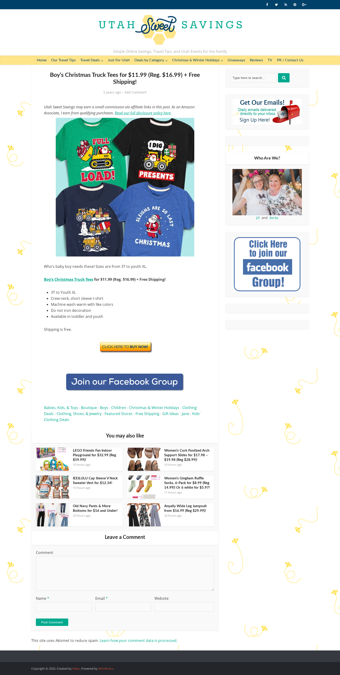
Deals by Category (149, 60)
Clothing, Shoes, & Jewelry (79, 413)
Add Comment (135, 92)
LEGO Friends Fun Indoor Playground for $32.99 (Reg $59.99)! (94, 455)
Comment (44, 552)
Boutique (89, 407)
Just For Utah (119, 60)
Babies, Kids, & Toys (61, 407)
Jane (185, 413)
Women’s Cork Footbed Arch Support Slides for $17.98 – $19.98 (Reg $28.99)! (186, 455)
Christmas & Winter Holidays (195, 60)
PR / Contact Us (290, 60)
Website (162, 598)
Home (41, 60)
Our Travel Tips (63, 60)
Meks (76, 668)
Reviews (256, 60)
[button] (199, 124)
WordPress (105, 668)
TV (270, 60)
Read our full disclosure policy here (143, 113)
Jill (258, 218)
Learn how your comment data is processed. (138, 640)
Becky (273, 218)
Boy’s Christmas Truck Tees (68, 279)
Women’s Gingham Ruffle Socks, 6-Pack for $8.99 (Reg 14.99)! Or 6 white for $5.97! (187, 483)
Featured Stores (119, 413)
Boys (104, 407)
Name (42, 598)
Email (101, 598)
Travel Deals (90, 60)
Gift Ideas (170, 413)
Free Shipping (147, 413)
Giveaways (236, 60)
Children (118, 407)
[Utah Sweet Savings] (170, 30)
